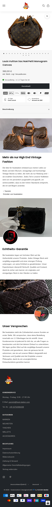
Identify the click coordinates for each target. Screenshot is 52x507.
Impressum (7, 449)
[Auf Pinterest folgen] (10, 477)
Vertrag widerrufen (10, 469)
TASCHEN (7, 428)
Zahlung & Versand (10, 461)
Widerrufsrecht (8, 457)
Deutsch (35, 484)
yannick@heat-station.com (19, 402)
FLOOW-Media (42, 490)
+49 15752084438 (16, 407)
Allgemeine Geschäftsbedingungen (16, 465)
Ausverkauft (26, 86)
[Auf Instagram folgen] (4, 477)
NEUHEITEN (8, 424)
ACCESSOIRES (9, 436)
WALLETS (7, 432)
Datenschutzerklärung (11, 453)
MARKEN (6, 419)
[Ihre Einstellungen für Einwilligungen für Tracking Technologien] (48, 503)
